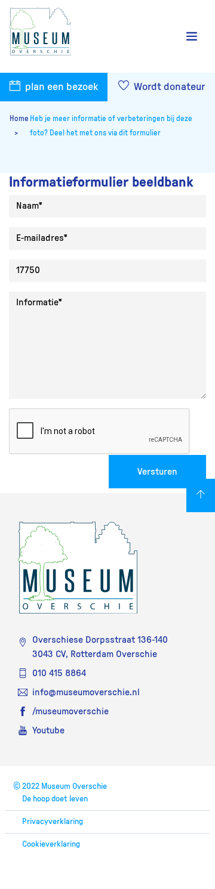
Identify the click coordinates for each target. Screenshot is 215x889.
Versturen (157, 471)
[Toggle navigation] (191, 37)
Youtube (48, 730)
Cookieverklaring (51, 844)
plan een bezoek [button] (60, 87)
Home (19, 118)
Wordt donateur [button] (168, 87)
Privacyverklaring (52, 821)
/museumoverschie (70, 711)
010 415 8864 (59, 673)
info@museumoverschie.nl (86, 692)
